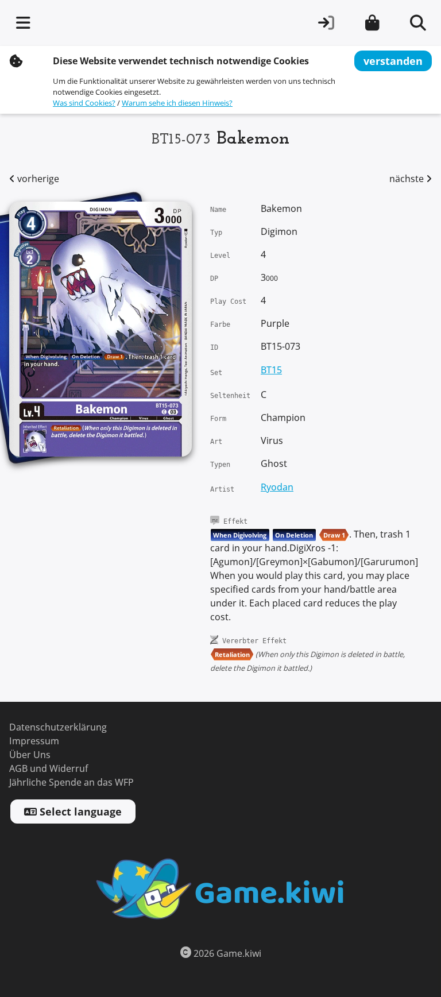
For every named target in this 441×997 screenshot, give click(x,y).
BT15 (271, 370)
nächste (407, 178)
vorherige (37, 178)
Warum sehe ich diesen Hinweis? (177, 103)
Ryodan (277, 487)
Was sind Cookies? (84, 103)
